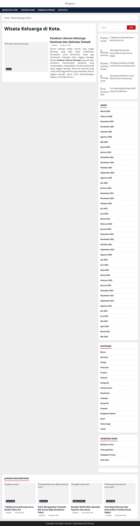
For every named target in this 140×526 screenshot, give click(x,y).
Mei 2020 (104, 336)
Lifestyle (104, 398)
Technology (105, 424)
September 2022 (107, 249)
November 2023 (107, 198)
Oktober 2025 (106, 131)
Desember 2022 (107, 234)
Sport (102, 419)
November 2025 (107, 126)
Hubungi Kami (28, 10)
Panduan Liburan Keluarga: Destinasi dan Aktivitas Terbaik (26, 57)
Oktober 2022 (106, 244)
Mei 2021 (104, 321)
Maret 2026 (105, 111)
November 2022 (107, 239)
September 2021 (107, 301)
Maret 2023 (105, 219)
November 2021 (107, 295)
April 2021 (104, 326)
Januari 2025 (105, 152)
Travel (9, 69)
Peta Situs (62, 10)
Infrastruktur (106, 388)
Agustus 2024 (106, 178)
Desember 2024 (107, 157)
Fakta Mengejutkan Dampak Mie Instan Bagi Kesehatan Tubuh (52, 510)
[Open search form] (137, 10)
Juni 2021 (104, 316)
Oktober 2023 (106, 203)
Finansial (104, 367)
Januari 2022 (105, 285)
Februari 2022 (106, 280)
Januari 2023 (105, 229)
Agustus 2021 (106, 306)
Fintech (103, 372)
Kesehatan (105, 393)
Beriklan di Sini (10, 10)
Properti (104, 408)
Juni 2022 (104, 265)
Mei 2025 (104, 142)
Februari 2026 (106, 116)
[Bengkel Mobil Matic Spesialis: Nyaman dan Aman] (86, 493)
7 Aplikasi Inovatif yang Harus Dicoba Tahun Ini (19, 508)
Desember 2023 (107, 193)
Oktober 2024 (106, 167)
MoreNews (78, 523)
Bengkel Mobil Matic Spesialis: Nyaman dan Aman (85, 508)
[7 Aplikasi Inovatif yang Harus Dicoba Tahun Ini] (20, 493)
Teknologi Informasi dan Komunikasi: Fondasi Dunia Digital (117, 510)
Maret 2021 (105, 331)
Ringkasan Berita (108, 413)
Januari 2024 (105, 188)
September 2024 (107, 172)
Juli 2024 (104, 183)
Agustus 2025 (106, 137)
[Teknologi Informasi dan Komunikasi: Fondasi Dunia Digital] (120, 493)
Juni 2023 (104, 213)
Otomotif (104, 403)
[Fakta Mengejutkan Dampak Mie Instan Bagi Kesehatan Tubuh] (53, 493)
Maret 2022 (105, 275)
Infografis (104, 383)
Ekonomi (104, 357)
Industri (104, 378)
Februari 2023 (106, 224)
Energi (103, 362)
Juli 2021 (104, 311)
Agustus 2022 (106, 254)
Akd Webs (54, 45)
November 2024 (107, 162)
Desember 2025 (107, 121)
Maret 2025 (105, 147)
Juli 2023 (104, 208)
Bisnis (103, 352)
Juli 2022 (104, 260)
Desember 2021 (107, 290)
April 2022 (104, 270)
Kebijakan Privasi (46, 10)
